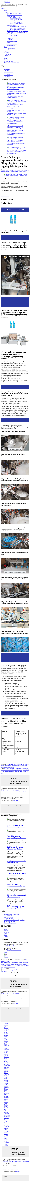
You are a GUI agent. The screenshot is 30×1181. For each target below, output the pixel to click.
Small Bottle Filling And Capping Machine (11, 962)
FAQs (5, 51)
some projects (7, 36)
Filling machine (11, 16)
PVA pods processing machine (14, 13)
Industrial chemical (12, 44)
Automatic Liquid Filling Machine (15, 965)
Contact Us (7, 55)
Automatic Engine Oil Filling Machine (14, 963)
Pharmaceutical (11, 45)
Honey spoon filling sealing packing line (17, 32)
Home (5, 10)
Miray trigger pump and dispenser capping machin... (16, 826)
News (5, 47)
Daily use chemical (12, 41)
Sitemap (8, 961)
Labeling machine (11, 25)
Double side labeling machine (17, 28)
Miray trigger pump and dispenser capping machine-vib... (15, 88)
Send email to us (5, 196)
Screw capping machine (16, 22)
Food (8, 42)
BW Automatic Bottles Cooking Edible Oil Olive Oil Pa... (15, 105)
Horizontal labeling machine (17, 29)
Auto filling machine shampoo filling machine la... (16, 837)
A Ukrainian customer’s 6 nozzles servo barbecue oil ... (15, 152)
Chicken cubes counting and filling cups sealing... (16, 896)
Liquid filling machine (15, 18)
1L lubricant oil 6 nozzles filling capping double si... (15, 122)
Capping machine (11, 20)
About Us (6, 52)
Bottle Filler (12, 967)
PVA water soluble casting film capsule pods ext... (15, 907)
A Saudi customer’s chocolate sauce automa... (16, 874)
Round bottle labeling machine (18, 26)
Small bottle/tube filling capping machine (17, 31)
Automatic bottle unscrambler (14, 15)
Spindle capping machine (16, 23)
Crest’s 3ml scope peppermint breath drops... (16, 885)
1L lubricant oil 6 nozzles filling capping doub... (15, 848)
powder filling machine (16, 19)
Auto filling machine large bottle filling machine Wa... (15, 96)
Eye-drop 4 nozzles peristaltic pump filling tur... (16, 861)
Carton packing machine (13, 35)
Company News (11, 48)
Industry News (10, 50)
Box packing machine (12, 34)
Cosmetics (9, 39)
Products (6, 12)
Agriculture (10, 38)
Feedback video (8, 54)
